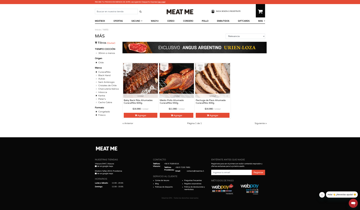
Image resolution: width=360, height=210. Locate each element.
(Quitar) (111, 43)
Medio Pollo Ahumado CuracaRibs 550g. (172, 101)
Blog (157, 184)
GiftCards (244, 21)
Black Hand (104, 75)
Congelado (104, 111)
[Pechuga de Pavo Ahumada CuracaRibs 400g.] (212, 80)
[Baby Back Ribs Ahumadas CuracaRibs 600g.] (140, 80)
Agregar (141, 115)
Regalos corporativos (192, 184)
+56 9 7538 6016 (171, 164)
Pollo (205, 21)
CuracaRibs (104, 72)
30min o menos (106, 53)
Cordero (188, 21)
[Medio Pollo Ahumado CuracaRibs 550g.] (176, 80)
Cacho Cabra (105, 102)
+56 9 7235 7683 (183, 167)
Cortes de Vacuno (162, 180)
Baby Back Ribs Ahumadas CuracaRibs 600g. (138, 101)
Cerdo (170, 21)
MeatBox (100, 21)
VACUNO (136, 21)
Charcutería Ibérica (108, 88)
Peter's (102, 99)
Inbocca (102, 92)
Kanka (101, 95)
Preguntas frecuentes (193, 180)
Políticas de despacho (164, 187)
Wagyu (155, 21)
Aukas (101, 78)
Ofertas (118, 21)
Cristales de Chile (107, 85)
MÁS (260, 21)
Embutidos (223, 21)
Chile (101, 62)
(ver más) (161, 2)
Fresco (102, 115)
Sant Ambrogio (106, 82)
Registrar (258, 172)
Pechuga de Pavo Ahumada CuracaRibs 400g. (211, 101)
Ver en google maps (105, 166)
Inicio (98, 29)
